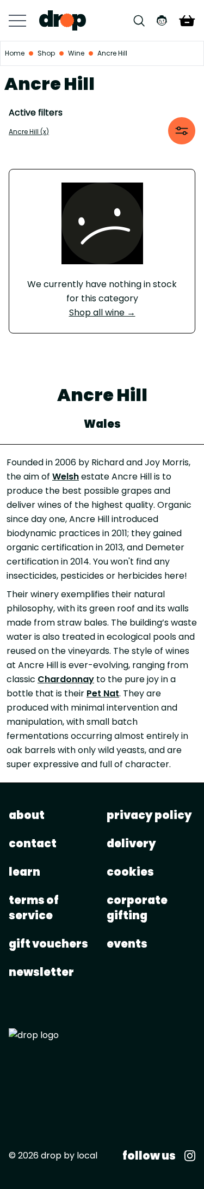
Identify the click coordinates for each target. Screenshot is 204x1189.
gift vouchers (48, 943)
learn (24, 871)
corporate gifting (137, 908)
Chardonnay (66, 679)
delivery (131, 843)
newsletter (41, 972)
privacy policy (149, 815)
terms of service (34, 908)
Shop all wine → (102, 312)
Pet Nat (102, 693)
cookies (130, 871)
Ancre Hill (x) (29, 131)
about (27, 815)
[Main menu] (17, 21)
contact (33, 843)
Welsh (65, 476)
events (127, 943)
